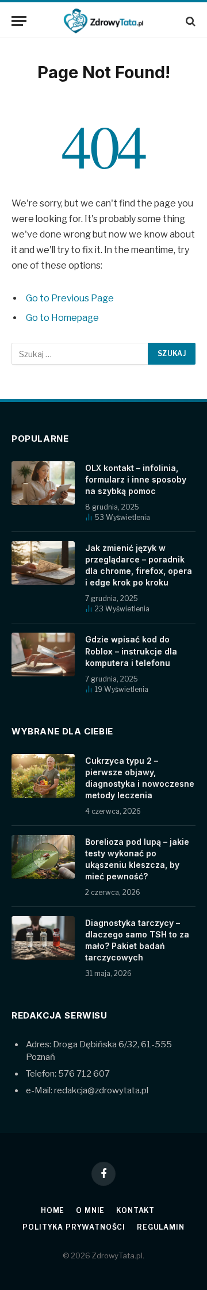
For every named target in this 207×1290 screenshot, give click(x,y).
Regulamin (161, 1227)
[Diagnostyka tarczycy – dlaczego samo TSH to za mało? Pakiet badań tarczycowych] (43, 938)
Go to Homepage (62, 317)
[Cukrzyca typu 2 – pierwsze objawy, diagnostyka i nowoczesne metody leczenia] (43, 776)
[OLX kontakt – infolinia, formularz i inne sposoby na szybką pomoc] (43, 483)
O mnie (90, 1210)
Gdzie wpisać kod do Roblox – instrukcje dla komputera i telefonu (131, 650)
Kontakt (135, 1210)
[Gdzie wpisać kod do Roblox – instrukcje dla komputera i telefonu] (43, 654)
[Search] (189, 21)
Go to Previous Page (70, 298)
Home (52, 1210)
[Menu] (19, 21)
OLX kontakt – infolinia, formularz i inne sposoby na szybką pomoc (135, 479)
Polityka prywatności (73, 1227)
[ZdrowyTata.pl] (103, 21)
